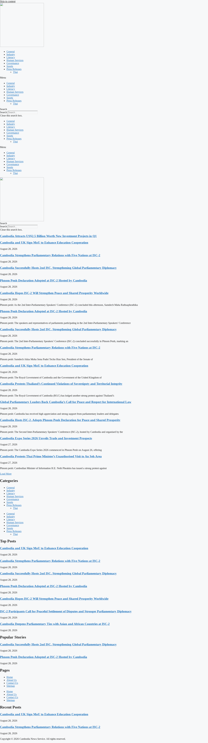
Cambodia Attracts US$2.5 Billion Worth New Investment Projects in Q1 (48, 236)
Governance (12, 63)
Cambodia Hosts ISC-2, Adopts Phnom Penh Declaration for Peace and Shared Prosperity (60, 420)
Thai (15, 72)
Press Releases (13, 69)
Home (9, 677)
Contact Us (12, 683)
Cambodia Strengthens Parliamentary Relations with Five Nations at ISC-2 (50, 255)
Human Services (14, 60)
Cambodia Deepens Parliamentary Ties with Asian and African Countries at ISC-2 (55, 624)
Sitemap (10, 686)
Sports (9, 66)
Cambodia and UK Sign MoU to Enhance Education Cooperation (44, 242)
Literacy (10, 57)
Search (3, 112)
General (10, 51)
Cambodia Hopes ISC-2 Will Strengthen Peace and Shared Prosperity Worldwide (54, 293)
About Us (11, 680)
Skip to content (7, 1)
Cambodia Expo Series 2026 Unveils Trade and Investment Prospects (46, 438)
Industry (10, 54)
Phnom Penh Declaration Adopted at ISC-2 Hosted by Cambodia (43, 280)
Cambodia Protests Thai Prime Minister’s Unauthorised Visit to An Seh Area (51, 456)
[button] (104, 77)
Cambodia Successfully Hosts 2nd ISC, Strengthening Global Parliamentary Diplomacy (58, 267)
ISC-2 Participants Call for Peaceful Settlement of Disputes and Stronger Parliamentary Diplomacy (66, 611)
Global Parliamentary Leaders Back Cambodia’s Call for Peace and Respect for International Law (65, 402)
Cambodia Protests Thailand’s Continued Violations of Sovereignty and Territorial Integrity (61, 383)
